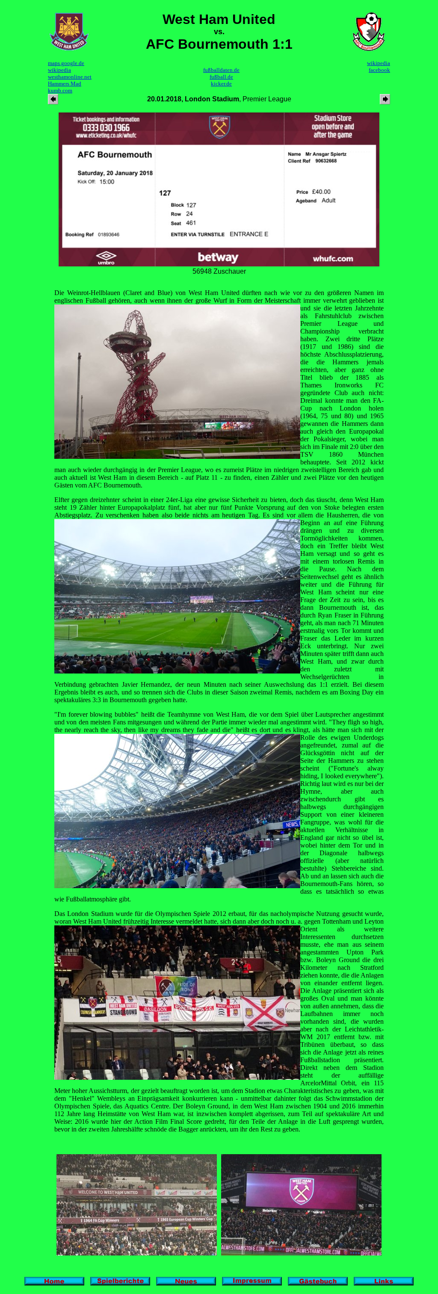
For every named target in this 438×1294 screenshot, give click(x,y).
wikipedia (59, 70)
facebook (379, 70)
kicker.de (221, 83)
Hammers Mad (64, 83)
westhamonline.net (70, 77)
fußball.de (221, 77)
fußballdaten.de (221, 70)
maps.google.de (66, 63)
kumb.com (60, 90)
